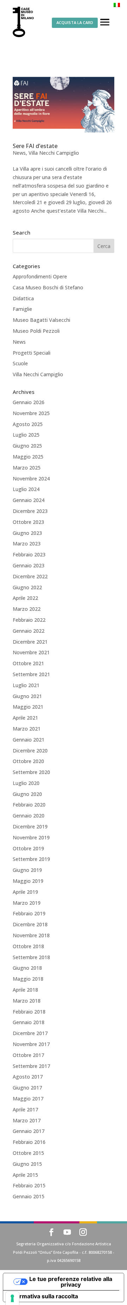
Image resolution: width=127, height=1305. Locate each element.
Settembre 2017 (31, 1066)
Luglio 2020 (26, 783)
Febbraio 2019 (29, 913)
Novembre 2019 (31, 837)
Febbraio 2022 (29, 619)
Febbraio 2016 (29, 1142)
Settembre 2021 (31, 674)
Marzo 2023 (27, 543)
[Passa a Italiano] (116, 4)
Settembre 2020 (31, 772)
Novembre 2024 (31, 478)
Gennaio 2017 (28, 1131)
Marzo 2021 (27, 728)
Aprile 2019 (25, 891)
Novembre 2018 (31, 935)
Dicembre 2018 (30, 924)
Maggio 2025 (28, 456)
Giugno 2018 (27, 967)
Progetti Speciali (31, 352)
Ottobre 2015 (28, 1153)
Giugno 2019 (27, 870)
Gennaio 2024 (28, 500)
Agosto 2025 (28, 424)
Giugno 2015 (27, 1164)
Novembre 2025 (31, 413)
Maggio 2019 (28, 881)
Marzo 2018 (27, 1000)
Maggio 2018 (28, 978)
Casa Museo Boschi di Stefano (48, 287)
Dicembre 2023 (30, 511)
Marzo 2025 (27, 467)
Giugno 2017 (27, 1087)
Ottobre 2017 (28, 1055)
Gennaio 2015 (28, 1196)
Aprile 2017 (25, 1109)
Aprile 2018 (25, 989)
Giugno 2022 (27, 587)
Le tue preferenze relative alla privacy (70, 1281)
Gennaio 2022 (28, 630)
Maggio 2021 (28, 706)
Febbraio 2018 (29, 1011)
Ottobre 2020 (28, 761)
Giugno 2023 (27, 533)
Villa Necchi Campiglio (54, 152)
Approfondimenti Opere (40, 276)
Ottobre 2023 (28, 522)
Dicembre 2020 (30, 750)
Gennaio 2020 (28, 815)
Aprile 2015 (25, 1174)
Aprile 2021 (25, 717)
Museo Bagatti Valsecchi (41, 320)
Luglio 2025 (26, 434)
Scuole (20, 363)
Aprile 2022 (25, 598)
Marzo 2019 (27, 902)
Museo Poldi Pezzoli (36, 330)
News (19, 152)
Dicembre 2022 (30, 576)
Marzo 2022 (27, 609)
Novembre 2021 (31, 652)
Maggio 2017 (28, 1098)
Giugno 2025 (27, 445)
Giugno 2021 (27, 696)
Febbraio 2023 (29, 554)
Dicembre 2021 (30, 641)
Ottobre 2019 (28, 848)
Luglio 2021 (26, 685)
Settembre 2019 (31, 859)
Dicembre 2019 (30, 826)
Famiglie (22, 309)
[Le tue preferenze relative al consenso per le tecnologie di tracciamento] (12, 1298)
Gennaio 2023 (28, 565)
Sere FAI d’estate (35, 146)
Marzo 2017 (27, 1120)
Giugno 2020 (27, 794)
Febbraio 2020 (29, 804)
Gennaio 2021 (28, 739)
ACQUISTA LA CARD (74, 22)
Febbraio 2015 (29, 1185)
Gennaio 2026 (28, 402)
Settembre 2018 (31, 957)
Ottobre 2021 (28, 663)
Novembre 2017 (31, 1044)
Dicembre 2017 (30, 1033)
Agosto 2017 (28, 1076)
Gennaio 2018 (28, 1022)
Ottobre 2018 (28, 946)
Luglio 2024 (26, 489)
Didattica (23, 298)
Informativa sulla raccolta (43, 1296)
